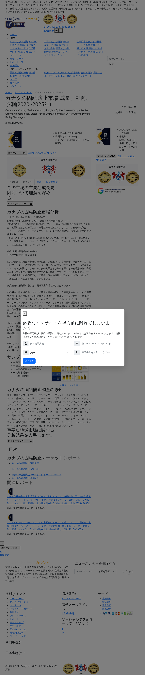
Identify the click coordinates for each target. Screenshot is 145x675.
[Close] (25, 313)
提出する (29, 361)
